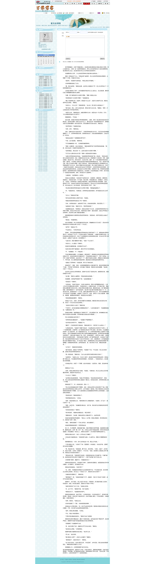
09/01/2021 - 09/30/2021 (42, 136)
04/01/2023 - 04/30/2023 (42, 117)
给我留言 (72, 13)
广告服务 (94, 1)
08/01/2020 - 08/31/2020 (42, 150)
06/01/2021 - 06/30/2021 (42, 139)
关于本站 (62, 559)
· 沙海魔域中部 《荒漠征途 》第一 (45, 78)
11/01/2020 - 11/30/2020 (42, 146)
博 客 (86, 3)
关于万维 (106, 1)
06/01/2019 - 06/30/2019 (42, 170)
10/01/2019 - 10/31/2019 (42, 165)
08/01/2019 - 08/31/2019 (42, 168)
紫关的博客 (56, 23)
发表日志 (54, 13)
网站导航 (79, 559)
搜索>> (46, 13)
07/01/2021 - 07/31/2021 (42, 137)
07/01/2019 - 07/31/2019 (42, 169)
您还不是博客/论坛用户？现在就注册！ (96, 32)
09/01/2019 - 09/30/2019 (42, 166)
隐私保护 (83, 559)
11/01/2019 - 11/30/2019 (42, 163)
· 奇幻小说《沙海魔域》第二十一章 (45, 85)
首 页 (66, 3)
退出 (109, 13)
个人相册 (66, 13)
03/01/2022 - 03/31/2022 (42, 132)
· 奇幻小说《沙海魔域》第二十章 (45, 104)
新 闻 (73, 3)
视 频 (79, 3)
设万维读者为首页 (58, 1)
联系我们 (99, 1)
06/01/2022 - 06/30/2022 (42, 127)
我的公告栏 (41, 67)
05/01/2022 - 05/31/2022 (42, 129)
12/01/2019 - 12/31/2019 (42, 162)
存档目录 (41, 109)
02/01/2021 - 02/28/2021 (42, 142)
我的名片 (41, 29)
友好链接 (41, 87)
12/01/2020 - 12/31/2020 (42, 145)
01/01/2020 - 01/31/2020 (42, 160)
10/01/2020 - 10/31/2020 (42, 147)
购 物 (106, 3)
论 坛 (93, 3)
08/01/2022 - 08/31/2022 (42, 126)
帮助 (104, 13)
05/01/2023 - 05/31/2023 (42, 116)
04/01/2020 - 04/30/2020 (42, 156)
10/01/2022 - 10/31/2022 (42, 123)
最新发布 (41, 74)
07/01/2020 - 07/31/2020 (42, 152)
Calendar (41, 52)
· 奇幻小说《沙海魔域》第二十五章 (45, 79)
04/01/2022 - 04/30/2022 (42, 130)
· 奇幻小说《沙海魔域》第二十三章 (45, 82)
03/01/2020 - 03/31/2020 (42, 158)
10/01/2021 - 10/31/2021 (42, 134)
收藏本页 (107, 27)
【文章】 (40, 92)
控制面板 (60, 13)
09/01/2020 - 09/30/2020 (42, 149)
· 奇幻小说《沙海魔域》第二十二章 (45, 84)
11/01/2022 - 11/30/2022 (42, 122)
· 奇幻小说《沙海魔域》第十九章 (45, 106)
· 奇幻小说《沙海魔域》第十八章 (45, 107)
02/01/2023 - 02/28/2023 (42, 120)
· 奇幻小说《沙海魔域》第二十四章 (45, 81)
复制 (104, 27)
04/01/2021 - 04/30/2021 (42, 140)
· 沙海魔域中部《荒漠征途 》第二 (45, 76)
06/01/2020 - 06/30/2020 (42, 153)
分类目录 (41, 90)
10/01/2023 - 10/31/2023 (42, 113)
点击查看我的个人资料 (46, 49)
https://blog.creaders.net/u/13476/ (96, 27)
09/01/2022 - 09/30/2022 (42, 124)
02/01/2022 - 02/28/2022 (42, 133)
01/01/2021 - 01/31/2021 (42, 143)
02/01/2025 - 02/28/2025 (42, 111)
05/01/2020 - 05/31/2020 (42, 155)
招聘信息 (74, 559)
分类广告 (100, 3)
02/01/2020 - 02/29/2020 (42, 159)
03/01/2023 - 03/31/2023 (42, 119)
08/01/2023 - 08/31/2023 (42, 114)
